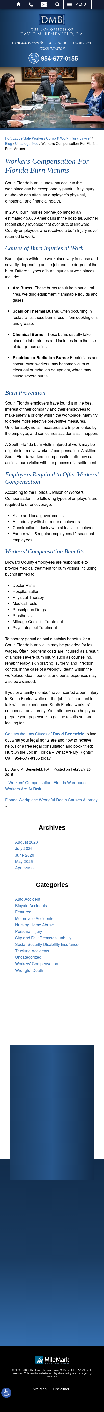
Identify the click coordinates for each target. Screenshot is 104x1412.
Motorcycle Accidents (34, 918)
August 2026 (26, 842)
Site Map (40, 1389)
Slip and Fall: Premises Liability (43, 938)
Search (57, 4)
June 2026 (24, 855)
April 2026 (24, 868)
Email (44, 4)
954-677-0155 (59, 58)
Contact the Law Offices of (45, 734)
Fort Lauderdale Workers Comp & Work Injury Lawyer (48, 138)
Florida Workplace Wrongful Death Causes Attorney (51, 800)
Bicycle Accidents (31, 905)
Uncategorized (26, 143)
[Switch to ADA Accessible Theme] (6, 1393)
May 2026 (24, 861)
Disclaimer (61, 1389)
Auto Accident (27, 899)
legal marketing (63, 1373)
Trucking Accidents (32, 951)
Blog (8, 143)
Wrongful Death (29, 970)
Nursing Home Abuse (34, 925)
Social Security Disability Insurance (47, 944)
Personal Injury (28, 931)
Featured (23, 912)
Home (19, 4)
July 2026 (24, 848)
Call (31, 4)
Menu (80, 4)
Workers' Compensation (36, 964)
